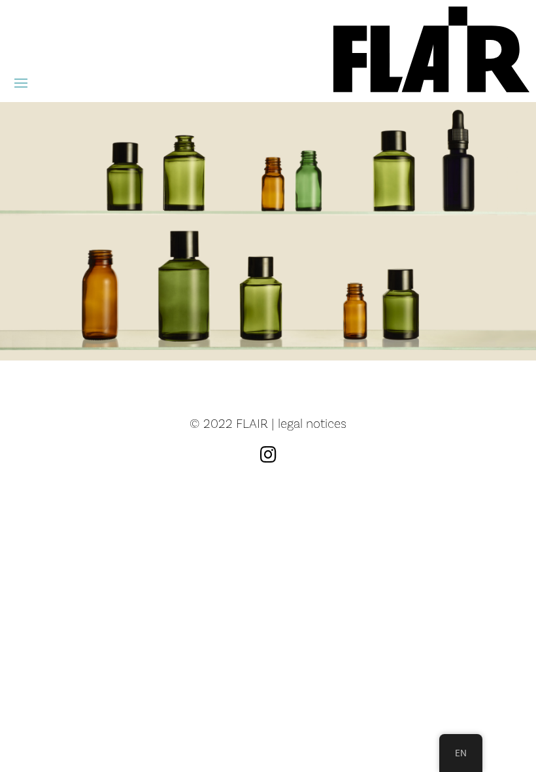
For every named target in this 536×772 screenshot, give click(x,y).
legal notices (312, 423)
